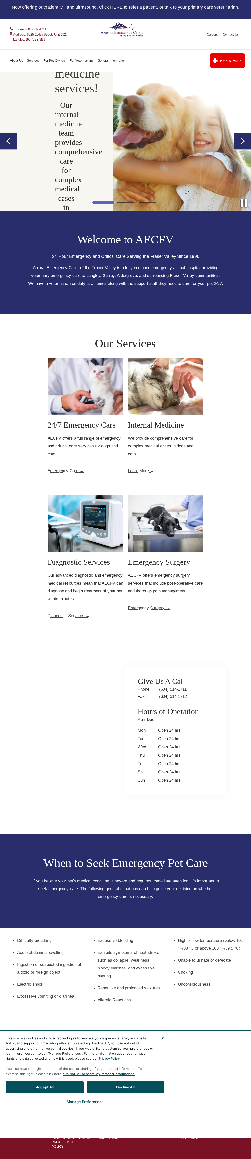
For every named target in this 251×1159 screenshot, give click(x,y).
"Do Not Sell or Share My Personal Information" (98, 1074)
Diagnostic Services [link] (66, 616)
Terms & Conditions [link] (108, 1136)
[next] (242, 141)
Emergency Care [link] (63, 471)
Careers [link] (212, 34)
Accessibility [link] (136, 1134)
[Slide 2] (125, 202)
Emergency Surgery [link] (146, 608)
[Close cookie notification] (162, 1038)
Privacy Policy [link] (86, 1136)
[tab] (147, 720)
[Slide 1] (103, 202)
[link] (122, 30)
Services (33, 60)
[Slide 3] (147, 202)
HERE (116, 7)
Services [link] (215, 1093)
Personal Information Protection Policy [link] (63, 1140)
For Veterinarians (82, 60)
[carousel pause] (243, 203)
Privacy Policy (109, 1058)
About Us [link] (215, 1084)
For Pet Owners (54, 60)
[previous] (8, 141)
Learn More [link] (138, 471)
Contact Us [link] (231, 34)
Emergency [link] (231, 61)
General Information (112, 60)
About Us (16, 60)
